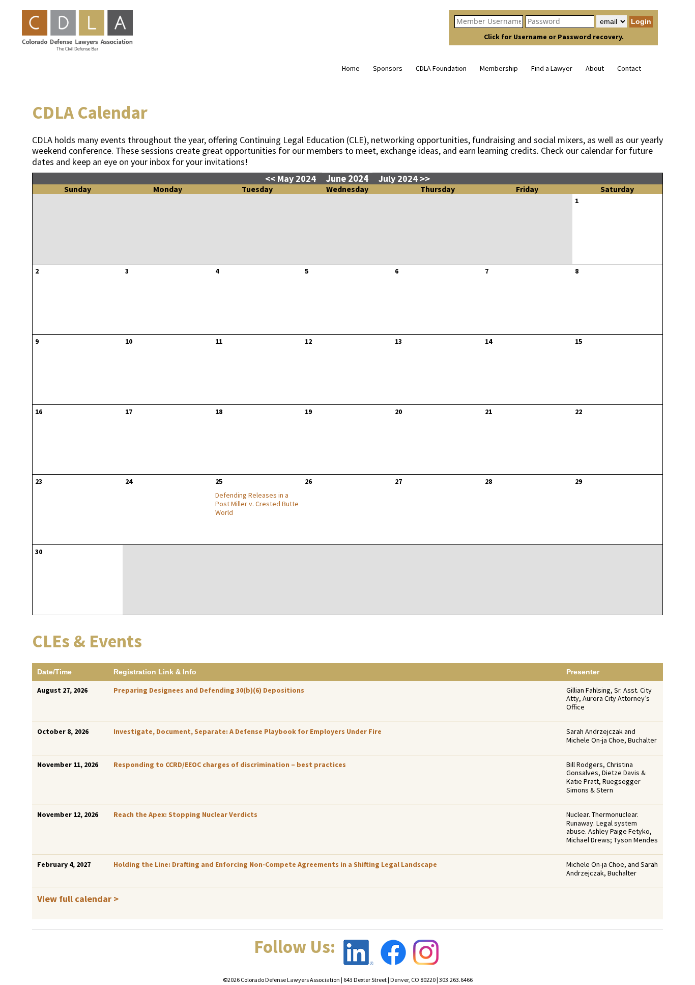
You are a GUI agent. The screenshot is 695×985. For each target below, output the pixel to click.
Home (351, 68)
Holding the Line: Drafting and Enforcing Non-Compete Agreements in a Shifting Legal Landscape (275, 864)
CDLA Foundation (441, 68)
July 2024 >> (404, 178)
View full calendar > (78, 899)
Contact (629, 68)
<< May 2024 (291, 178)
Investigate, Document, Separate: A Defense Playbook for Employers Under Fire (247, 731)
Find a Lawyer (551, 68)
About (595, 68)
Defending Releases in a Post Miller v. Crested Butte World (257, 503)
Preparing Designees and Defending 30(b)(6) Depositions (208, 690)
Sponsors (387, 68)
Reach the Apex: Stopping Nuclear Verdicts (185, 814)
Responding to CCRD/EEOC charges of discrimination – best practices (229, 764)
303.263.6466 (456, 979)
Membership (499, 68)
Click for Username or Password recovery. (554, 36)
